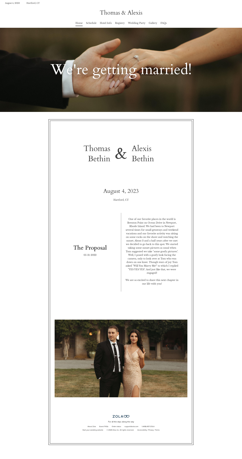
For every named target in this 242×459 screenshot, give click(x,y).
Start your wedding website (92, 430)
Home (79, 23)
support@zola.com (131, 426)
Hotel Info (106, 23)
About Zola (92, 426)
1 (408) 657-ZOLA (148, 426)
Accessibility (142, 430)
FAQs (163, 23)
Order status (116, 426)
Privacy (151, 430)
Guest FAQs (103, 426)
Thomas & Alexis (121, 13)
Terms (157, 430)
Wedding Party (136, 23)
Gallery (153, 23)
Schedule (91, 23)
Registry (120, 23)
